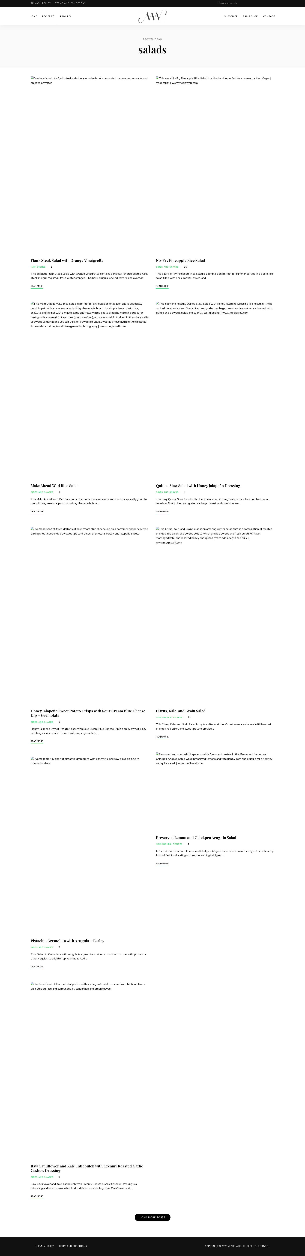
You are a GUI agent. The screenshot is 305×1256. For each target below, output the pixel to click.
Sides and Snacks (42, 492)
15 (185, 266)
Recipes (47, 16)
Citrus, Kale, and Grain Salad (181, 710)
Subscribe (231, 16)
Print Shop (250, 16)
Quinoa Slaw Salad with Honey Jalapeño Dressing (198, 485)
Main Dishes (38, 267)
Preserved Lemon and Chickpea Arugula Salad (196, 837)
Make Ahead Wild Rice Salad (55, 485)
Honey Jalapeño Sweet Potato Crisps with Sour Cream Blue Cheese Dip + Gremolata (88, 713)
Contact (269, 16)
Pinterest (251, 3)
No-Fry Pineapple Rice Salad (180, 260)
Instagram (244, 3)
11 (189, 717)
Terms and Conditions (70, 3)
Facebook (258, 3)
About (64, 16)
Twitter (265, 3)
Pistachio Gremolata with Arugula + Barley (67, 940)
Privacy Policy (41, 3)
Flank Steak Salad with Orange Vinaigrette (67, 260)
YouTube (272, 3)
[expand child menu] (57, 25)
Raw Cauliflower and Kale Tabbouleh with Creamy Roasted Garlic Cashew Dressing (87, 1168)
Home (33, 16)
